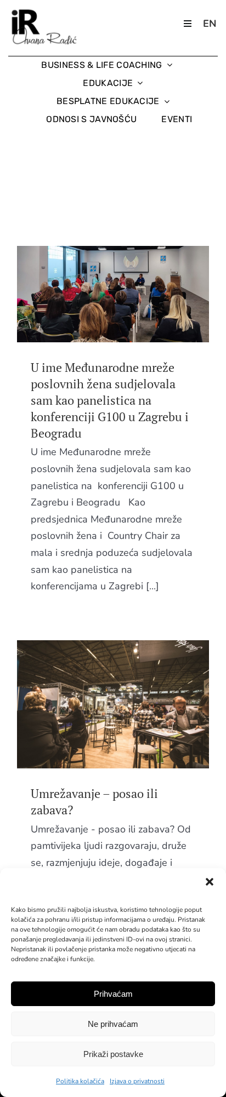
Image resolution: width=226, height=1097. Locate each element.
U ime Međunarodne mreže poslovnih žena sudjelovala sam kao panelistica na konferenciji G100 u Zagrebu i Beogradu (92, 294)
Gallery (133, 294)
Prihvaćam (113, 993)
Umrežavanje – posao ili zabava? (92, 704)
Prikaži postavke (113, 1054)
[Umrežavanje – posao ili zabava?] (113, 704)
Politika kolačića (80, 1081)
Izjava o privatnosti (137, 1081)
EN (209, 23)
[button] (209, 881)
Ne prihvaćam (113, 1024)
